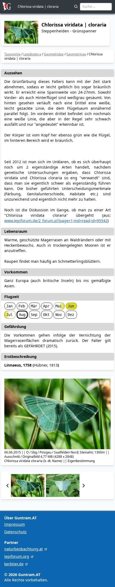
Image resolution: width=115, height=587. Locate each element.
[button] (7, 485)
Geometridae (54, 54)
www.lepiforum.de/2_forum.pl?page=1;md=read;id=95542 (56, 220)
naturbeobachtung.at (23, 548)
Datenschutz (15, 531)
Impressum (14, 524)
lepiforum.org (16, 556)
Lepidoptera (32, 54)
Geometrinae (76, 54)
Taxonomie (12, 54)
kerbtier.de (14, 563)
